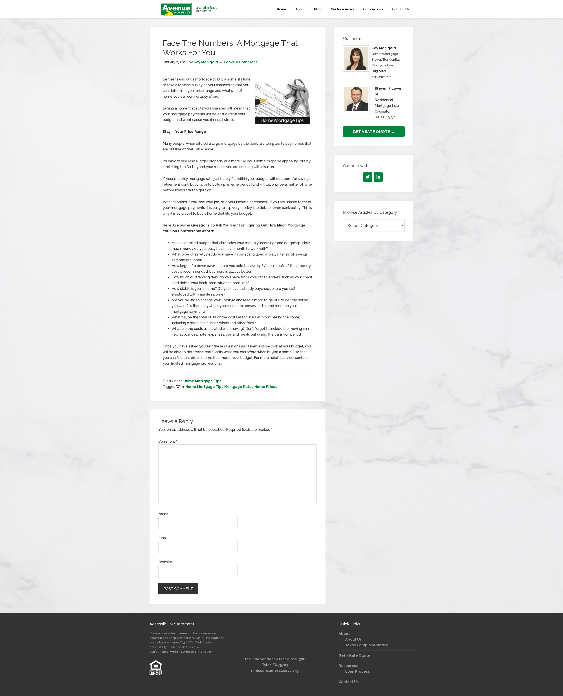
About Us (353, 639)
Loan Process (357, 671)
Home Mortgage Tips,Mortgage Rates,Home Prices (231, 387)
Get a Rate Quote (354, 655)
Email (162, 538)
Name (163, 514)
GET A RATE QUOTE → (374, 131)
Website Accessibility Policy (191, 651)
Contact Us (349, 682)
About (344, 634)
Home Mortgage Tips (202, 381)
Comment (167, 441)
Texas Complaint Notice (366, 645)
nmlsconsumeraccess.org (275, 671)
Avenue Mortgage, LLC (189, 9)
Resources (348, 666)
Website (165, 562)
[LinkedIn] (378, 177)
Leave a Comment (240, 62)
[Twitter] (367, 177)
